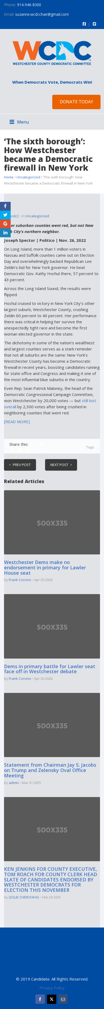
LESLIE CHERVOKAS (24, 897)
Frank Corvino (20, 579)
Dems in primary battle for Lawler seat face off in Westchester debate (49, 669)
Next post (59, 464)
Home (9, 177)
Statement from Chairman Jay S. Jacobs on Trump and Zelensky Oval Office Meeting (50, 770)
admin (14, 782)
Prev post (22, 464)
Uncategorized (28, 177)
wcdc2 (14, 216)
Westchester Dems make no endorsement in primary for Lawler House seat (45, 567)
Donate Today (76, 102)
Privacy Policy (52, 987)
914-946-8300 (29, 4)
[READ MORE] (17, 421)
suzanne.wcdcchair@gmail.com (42, 14)
